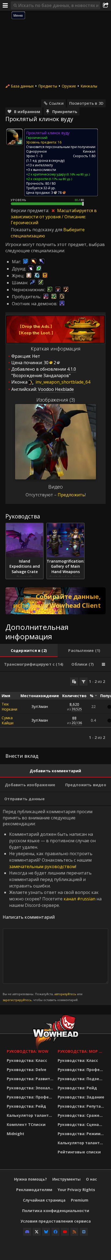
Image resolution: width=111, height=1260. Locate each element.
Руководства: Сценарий (82, 1124)
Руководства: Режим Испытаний (82, 1133)
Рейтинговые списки (79, 1151)
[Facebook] (55, 1232)
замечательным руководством (42, 866)
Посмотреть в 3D (86, 103)
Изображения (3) (55, 399)
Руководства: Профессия (31, 1097)
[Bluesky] (46, 1232)
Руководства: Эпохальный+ (31, 1087)
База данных (22, 86)
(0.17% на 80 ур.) (60, 179)
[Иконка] (14, 137)
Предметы (47, 86)
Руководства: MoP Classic (82, 1051)
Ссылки (56, 103)
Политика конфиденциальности (55, 1210)
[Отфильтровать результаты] (83, 682)
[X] (37, 1232)
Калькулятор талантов (30, 1115)
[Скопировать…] (74, 682)
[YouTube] (65, 1232)
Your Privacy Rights (76, 1189)
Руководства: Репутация (82, 1106)
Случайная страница (44, 1200)
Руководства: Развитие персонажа (31, 1078)
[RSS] (74, 1232)
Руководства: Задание (81, 1097)
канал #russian (79, 899)
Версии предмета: (30, 210)
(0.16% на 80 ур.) (78, 174)
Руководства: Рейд (26, 1106)
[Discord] (27, 1232)
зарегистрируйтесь (17, 1000)
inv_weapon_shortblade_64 (62, 382)
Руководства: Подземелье (82, 1078)
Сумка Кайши (7, 720)
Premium (79, 1200)
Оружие (69, 86)
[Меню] (5, 5)
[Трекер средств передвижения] (55, 600)
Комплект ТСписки (26, 1124)
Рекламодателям (34, 1189)
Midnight (15, 1133)
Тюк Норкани (9, 706)
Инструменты (66, 1179)
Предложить (71, 495)
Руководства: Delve (26, 1069)
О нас (91, 1179)
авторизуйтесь (65, 994)
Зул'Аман (40, 706)
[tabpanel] (55, 709)
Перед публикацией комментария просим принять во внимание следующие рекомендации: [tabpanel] (52, 905)
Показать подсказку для (37, 230)
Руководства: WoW (27, 1051)
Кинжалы (89, 86)
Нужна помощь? (30, 1179)
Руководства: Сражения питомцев (82, 1115)
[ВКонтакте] (84, 1232)
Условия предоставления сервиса (55, 1221)
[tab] (29, 650)
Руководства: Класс (27, 1060)
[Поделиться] (105, 5)
